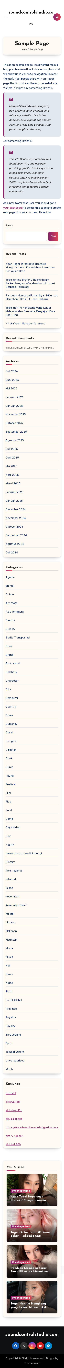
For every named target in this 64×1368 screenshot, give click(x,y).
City (8, 689)
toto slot (11, 1093)
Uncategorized (15, 1060)
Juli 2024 (12, 552)
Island (9, 887)
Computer (12, 698)
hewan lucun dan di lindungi (24, 853)
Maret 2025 (13, 483)
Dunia (9, 767)
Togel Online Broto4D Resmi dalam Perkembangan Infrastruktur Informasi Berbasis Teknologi (30, 283)
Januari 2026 (14, 405)
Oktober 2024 (14, 526)
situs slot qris (14, 1118)
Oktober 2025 (14, 423)
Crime (9, 715)
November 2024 (16, 518)
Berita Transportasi (18, 637)
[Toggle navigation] (6, 17)
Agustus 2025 (15, 440)
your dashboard (13, 207)
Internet (11, 879)
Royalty (10, 1026)
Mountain (12, 939)
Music (9, 957)
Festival (11, 784)
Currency (12, 723)
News (9, 974)
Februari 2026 (15, 397)
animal (10, 585)
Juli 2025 (12, 449)
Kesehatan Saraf (16, 905)
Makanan (11, 931)
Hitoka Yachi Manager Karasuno (25, 323)
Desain (10, 732)
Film (8, 793)
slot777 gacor (14, 1136)
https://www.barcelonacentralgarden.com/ (32, 1127)
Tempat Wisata (15, 1051)
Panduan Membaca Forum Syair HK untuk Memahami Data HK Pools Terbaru (32, 297)
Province (11, 1008)
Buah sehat (13, 663)
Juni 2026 (12, 379)
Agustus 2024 (15, 543)
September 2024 (16, 535)
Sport (9, 1043)
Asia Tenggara (15, 611)
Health (10, 844)
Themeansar (31, 1363)
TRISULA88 (13, 1101)
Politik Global (14, 1000)
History (10, 862)
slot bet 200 (13, 1144)
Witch (9, 1069)
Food (9, 810)
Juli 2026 (12, 371)
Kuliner (10, 913)
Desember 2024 (16, 509)
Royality (11, 1017)
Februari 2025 (14, 492)
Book (9, 646)
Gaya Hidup (13, 827)
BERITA (10, 628)
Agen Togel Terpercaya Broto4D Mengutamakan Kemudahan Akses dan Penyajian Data (30, 267)
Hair (8, 836)
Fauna (10, 775)
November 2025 (16, 414)
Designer (11, 741)
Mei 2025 (11, 466)
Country (11, 706)
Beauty (10, 620)
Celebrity (11, 672)
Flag (8, 801)
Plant (9, 991)
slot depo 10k (14, 1110)
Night (9, 982)
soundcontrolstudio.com (32, 1334)
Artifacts (11, 603)
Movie (9, 948)
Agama (10, 577)
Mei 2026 (11, 388)
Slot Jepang (13, 1034)
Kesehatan (12, 896)
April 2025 (12, 474)
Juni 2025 (12, 457)
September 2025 (16, 431)
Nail (8, 965)
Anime (10, 594)
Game (9, 818)
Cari (9, 225)
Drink (9, 758)
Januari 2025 (14, 500)
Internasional (14, 870)
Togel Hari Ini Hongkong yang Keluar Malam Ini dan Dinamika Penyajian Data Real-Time (30, 311)
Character (12, 680)
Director (11, 749)
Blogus (50, 1358)
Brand (9, 654)
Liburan (10, 922)
